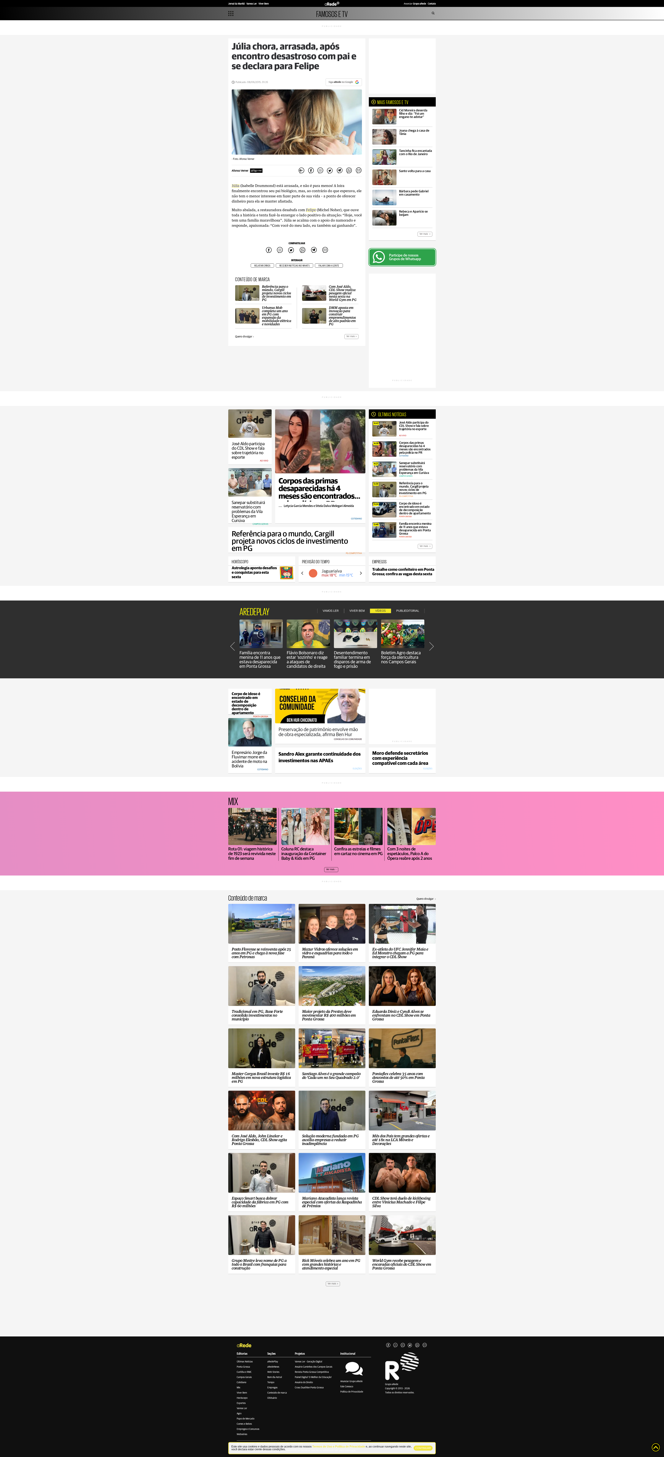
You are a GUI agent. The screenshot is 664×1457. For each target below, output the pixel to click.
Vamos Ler (242, 1408)
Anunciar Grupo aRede (351, 1381)
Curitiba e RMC (244, 1372)
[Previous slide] (302, 573)
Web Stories (273, 1372)
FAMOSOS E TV (332, 13)
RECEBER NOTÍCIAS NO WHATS (294, 265)
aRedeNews (273, 1367)
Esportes (241, 1403)
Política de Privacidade (351, 1392)
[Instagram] (395, 1345)
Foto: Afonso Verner (243, 159)
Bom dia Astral (274, 1377)
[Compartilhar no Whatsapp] (348, 170)
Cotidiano (241, 1382)
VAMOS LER (331, 610)
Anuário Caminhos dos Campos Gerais (313, 1367)
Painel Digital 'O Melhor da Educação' (313, 1377)
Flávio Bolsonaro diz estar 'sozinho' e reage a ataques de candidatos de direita (307, 660)
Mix (238, 1387)
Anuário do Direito (304, 1382)
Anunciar (415, 4)
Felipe (311, 210)
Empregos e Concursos (248, 1429)
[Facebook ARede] (388, 1345)
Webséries (242, 1434)
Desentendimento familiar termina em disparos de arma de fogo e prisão (352, 660)
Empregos (272, 1387)
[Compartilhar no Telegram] (339, 170)
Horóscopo (242, 1398)
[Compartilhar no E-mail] (358, 170)
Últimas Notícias (245, 1361)
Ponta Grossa (243, 1367)
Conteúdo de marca (277, 1393)
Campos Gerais (244, 1377)
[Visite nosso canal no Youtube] (402, 1345)
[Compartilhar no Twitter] (329, 170)
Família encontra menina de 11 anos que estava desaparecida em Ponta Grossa (259, 660)
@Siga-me (256, 170)
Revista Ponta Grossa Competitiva (312, 1372)
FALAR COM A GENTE (329, 265)
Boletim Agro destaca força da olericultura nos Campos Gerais (401, 657)
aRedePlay (272, 1361)
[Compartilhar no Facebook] (310, 170)
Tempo (270, 1382)
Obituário (272, 1398)
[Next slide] (360, 573)
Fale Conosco (346, 1386)
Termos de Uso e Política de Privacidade (338, 1446)
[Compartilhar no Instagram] (320, 170)
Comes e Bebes (244, 1424)
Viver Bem (242, 1393)
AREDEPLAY (254, 611)
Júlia (235, 186)
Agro (239, 1413)
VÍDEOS (380, 610)
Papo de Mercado (245, 1419)
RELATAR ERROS (262, 265)
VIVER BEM (357, 610)
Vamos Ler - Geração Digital (308, 1361)
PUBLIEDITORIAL (407, 610)
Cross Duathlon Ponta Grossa (309, 1387)
